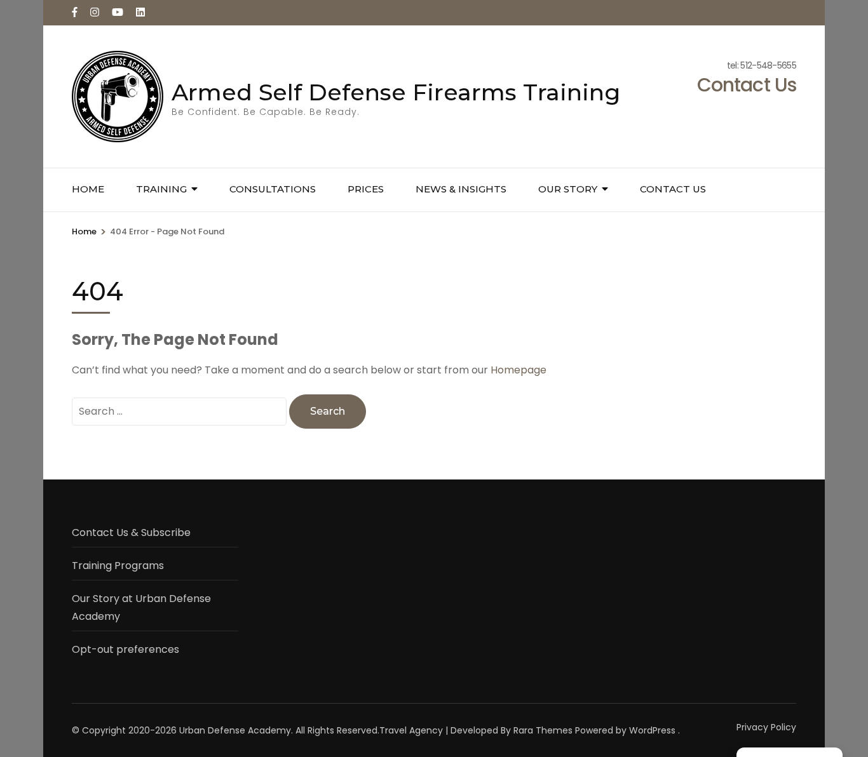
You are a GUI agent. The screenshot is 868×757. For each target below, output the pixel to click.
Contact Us (673, 189)
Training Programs (118, 565)
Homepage (518, 370)
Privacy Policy (766, 727)
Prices (366, 189)
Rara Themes (543, 730)
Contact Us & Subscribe (131, 532)
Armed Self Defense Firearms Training (396, 92)
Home (88, 189)
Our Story (567, 189)
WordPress (652, 730)
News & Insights (461, 189)
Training (161, 189)
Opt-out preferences (125, 649)
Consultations (272, 189)
